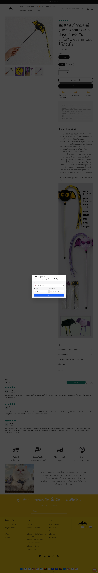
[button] (49, 285)
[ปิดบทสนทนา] (65, 276)
